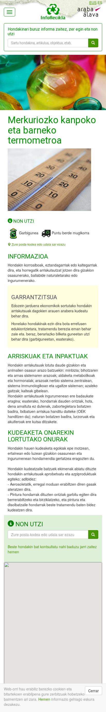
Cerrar (93, 690)
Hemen (44, 699)
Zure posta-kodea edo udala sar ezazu (38, 244)
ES (100, 2)
